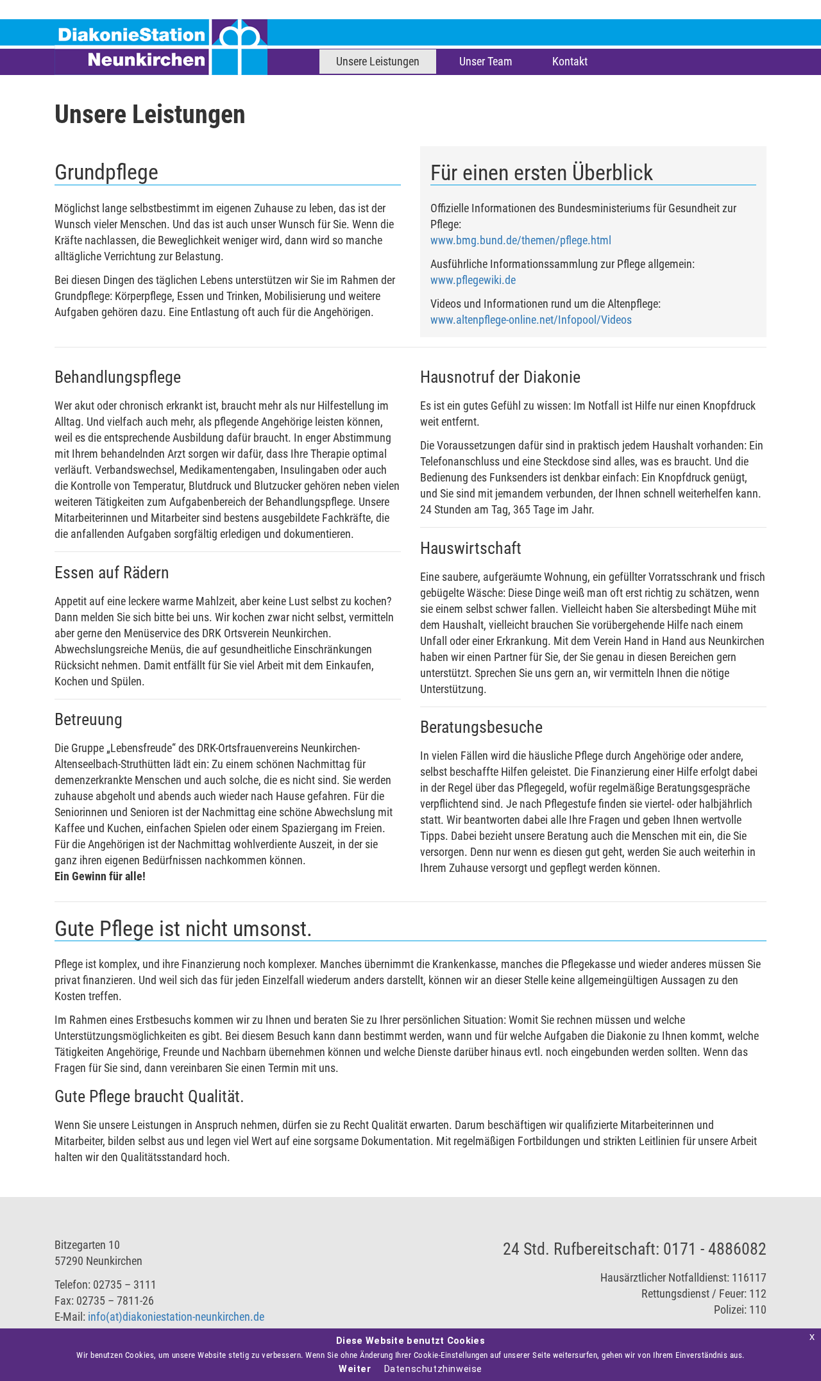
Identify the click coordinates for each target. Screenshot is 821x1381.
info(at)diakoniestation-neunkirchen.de (176, 1316)
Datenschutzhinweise (433, 1369)
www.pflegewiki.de (473, 280)
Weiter (355, 1369)
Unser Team (485, 61)
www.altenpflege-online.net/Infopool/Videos (531, 319)
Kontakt (570, 61)
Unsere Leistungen (377, 61)
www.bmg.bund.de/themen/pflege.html (520, 240)
